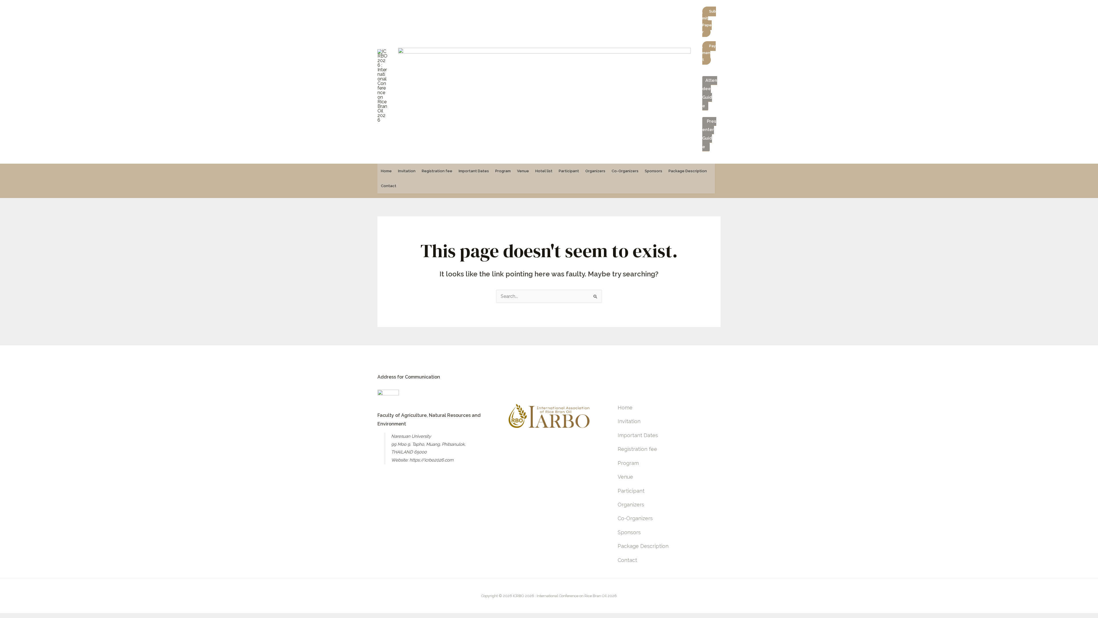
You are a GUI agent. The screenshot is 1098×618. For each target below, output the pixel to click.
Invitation (406, 171)
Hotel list (543, 171)
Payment (709, 53)
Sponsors (653, 171)
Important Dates (474, 171)
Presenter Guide (709, 134)
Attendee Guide (709, 93)
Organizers (595, 171)
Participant (569, 171)
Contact (388, 186)
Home (386, 171)
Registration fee (437, 171)
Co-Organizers (625, 171)
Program (503, 171)
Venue (523, 171)
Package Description (688, 171)
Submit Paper (709, 21)
